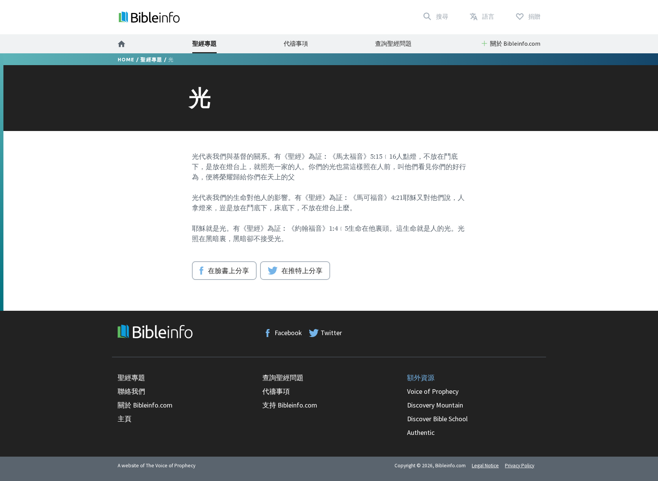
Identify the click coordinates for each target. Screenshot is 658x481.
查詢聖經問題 (393, 43)
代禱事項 (296, 43)
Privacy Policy (519, 465)
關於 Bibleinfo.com (145, 405)
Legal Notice (485, 465)
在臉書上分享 (228, 270)
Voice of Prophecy (432, 391)
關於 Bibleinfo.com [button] (515, 43)
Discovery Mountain (435, 405)
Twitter (331, 332)
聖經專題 (204, 43)
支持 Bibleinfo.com (289, 405)
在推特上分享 (302, 270)
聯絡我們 (131, 391)
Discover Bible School (437, 418)
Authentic (420, 432)
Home (126, 59)
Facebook (288, 332)
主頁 (124, 418)
